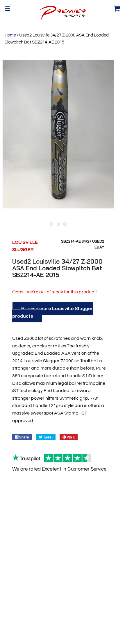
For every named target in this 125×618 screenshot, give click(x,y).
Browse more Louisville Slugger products (52, 312)
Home (10, 35)
